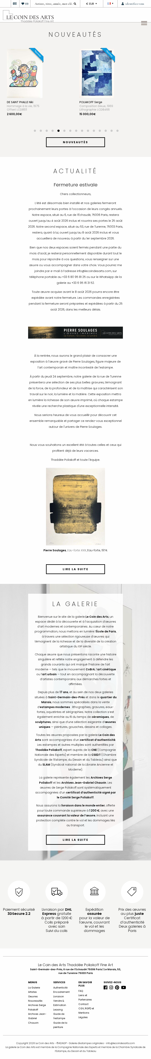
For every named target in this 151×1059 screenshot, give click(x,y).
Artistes (32, 992)
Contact (83, 1004)
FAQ (80, 991)
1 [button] (35, 131)
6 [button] (64, 131)
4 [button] (52, 131)
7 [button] (70, 131)
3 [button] (47, 131)
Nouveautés (35, 1000)
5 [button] (58, 131)
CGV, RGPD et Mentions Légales (86, 1013)
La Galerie (34, 987)
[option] (39, 89)
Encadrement (61, 992)
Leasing (58, 1009)
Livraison (58, 996)
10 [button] (88, 131)
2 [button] (41, 131)
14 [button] (111, 131)
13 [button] (105, 131)
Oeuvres (33, 996)
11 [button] (94, 131)
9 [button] (82, 131)
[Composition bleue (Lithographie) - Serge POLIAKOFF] (96, 73)
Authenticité (60, 987)
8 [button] (76, 131)
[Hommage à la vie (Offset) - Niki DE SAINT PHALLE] (24, 73)
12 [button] (100, 131)
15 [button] (117, 131)
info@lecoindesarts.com (120, 1043)
